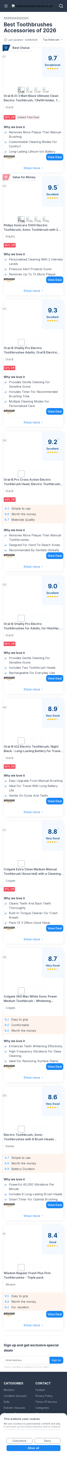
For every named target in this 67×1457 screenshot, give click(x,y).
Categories (42, 1407)
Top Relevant (51, 39)
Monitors (9, 1389)
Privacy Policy (44, 1395)
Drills (6, 1401)
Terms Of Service (46, 1401)
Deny (47, 1440)
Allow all (33, 1448)
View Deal (55, 157)
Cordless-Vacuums (15, 1395)
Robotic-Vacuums (14, 1407)
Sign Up (56, 1360)
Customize (19, 1440)
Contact (40, 1389)
